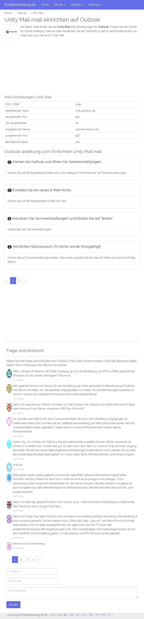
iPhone (58, 4)
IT (109, 614)
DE (72, 614)
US (52, 614)
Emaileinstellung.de (20, 5)
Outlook (76, 4)
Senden (13, 604)
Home (45, 4)
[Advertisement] (72, 67)
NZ (91, 614)
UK (59, 614)
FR (97, 614)
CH (84, 614)
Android (94, 4)
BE (65, 614)
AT (78, 614)
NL (46, 614)
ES (103, 614)
